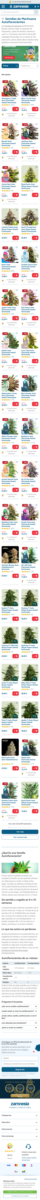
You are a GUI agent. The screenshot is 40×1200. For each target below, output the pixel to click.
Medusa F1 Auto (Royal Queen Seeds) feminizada (29, 610)
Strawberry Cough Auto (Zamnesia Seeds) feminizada (9, 100)
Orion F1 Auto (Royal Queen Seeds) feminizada (10, 685)
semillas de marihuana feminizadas (15, 950)
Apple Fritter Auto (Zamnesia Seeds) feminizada (9, 310)
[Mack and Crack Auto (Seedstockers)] (10, 747)
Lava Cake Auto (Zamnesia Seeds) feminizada (28, 352)
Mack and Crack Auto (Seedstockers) (10, 759)
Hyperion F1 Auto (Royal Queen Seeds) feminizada (29, 647)
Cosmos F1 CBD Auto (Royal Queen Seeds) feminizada (10, 647)
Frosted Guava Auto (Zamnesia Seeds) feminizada (29, 267)
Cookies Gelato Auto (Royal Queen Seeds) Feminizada (10, 229)
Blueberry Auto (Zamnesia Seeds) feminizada (28, 438)
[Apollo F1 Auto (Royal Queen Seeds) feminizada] (30, 709)
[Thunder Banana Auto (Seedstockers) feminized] (10, 554)
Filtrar (5, 66)
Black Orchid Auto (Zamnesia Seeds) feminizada (28, 100)
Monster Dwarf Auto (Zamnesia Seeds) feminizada (9, 803)
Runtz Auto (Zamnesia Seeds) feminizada (9, 267)
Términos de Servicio (15, 1075)
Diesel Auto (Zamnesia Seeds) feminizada (28, 760)
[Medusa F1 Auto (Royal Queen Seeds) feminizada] (30, 597)
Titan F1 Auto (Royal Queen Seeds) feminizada (9, 722)
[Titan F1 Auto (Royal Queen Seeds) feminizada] (10, 709)
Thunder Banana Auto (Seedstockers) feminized (10, 567)
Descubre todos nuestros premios (20, 1095)
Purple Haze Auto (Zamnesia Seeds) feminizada (28, 524)
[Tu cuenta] (35, 6)
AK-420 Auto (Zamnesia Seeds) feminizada (28, 567)
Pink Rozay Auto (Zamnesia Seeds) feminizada (28, 310)
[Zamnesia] (19, 6)
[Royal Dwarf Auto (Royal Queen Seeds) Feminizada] (30, 790)
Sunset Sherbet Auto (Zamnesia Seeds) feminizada (10, 481)
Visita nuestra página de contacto (29, 1159)
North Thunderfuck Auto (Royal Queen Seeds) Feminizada (28, 229)
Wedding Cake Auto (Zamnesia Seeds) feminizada (9, 524)
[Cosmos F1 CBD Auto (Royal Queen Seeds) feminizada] (10, 635)
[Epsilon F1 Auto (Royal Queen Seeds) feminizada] (10, 597)
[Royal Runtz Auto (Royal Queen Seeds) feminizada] (30, 173)
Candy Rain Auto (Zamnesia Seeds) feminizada (9, 186)
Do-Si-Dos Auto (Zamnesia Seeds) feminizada (28, 481)
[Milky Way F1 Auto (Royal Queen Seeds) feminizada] (30, 672)
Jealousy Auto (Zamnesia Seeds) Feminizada (28, 143)
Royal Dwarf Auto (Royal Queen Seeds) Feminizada (29, 803)
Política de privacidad (30, 1179)
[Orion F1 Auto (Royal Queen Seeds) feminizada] (10, 672)
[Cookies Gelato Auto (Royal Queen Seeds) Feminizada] (10, 216)
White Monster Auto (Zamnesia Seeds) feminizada (9, 438)
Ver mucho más (20, 837)
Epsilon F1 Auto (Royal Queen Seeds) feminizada (10, 610)
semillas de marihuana (13, 26)
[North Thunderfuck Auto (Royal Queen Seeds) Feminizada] (30, 216)
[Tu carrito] (38, 6)
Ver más (20, 832)
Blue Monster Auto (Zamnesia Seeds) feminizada (28, 395)
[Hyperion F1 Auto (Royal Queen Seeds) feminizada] (30, 635)
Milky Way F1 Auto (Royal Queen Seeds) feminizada (29, 685)
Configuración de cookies (20, 1196)
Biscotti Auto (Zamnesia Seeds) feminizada (9, 143)
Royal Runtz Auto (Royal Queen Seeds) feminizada (29, 186)
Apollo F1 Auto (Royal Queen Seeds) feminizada (29, 722)
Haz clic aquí (9, 57)
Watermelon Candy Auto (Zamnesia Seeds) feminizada (9, 395)
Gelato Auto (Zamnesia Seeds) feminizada (9, 352)
